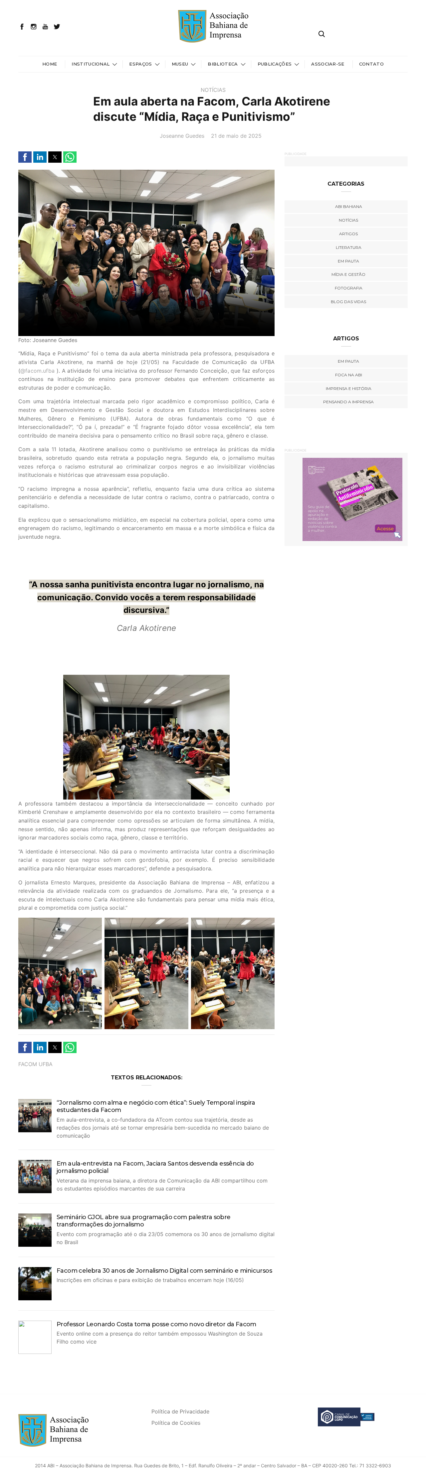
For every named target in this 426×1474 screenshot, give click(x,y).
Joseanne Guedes (182, 135)
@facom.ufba (37, 370)
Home (49, 64)
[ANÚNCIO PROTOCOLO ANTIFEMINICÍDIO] (346, 499)
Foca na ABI (348, 374)
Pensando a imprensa (348, 401)
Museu (180, 64)
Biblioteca (223, 64)
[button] (25, 157)
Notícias (213, 90)
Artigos (348, 233)
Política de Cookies (175, 1422)
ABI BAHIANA (348, 206)
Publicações (275, 64)
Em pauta (348, 261)
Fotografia (348, 287)
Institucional (90, 64)
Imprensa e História (348, 388)
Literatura (348, 247)
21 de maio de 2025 (236, 135)
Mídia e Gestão (348, 274)
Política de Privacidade (180, 1411)
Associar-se (327, 64)
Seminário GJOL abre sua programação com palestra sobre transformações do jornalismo (144, 1220)
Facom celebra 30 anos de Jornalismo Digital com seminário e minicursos (164, 1270)
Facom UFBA (35, 1064)
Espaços (140, 64)
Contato (371, 64)
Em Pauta (348, 361)
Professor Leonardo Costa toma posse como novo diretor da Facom (156, 1324)
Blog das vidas (348, 301)
